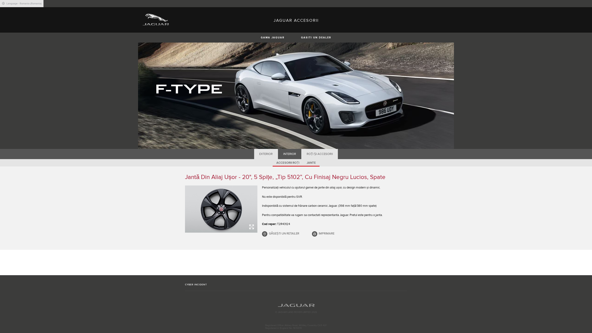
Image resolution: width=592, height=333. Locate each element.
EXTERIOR (266, 154)
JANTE (311, 163)
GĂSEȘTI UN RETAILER (284, 233)
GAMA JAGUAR (272, 37)
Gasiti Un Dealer (316, 37)
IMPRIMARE (326, 233)
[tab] (266, 154)
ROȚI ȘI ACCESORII (320, 154)
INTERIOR (289, 154)
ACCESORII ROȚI (287, 163)
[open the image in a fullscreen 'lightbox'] (221, 209)
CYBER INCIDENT (196, 284)
